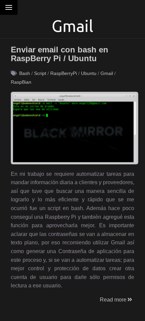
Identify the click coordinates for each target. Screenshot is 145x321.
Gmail (106, 73)
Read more (113, 300)
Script (40, 73)
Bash (24, 73)
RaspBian (21, 82)
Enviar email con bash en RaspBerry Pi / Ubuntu (59, 54)
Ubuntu (88, 73)
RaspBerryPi (63, 73)
